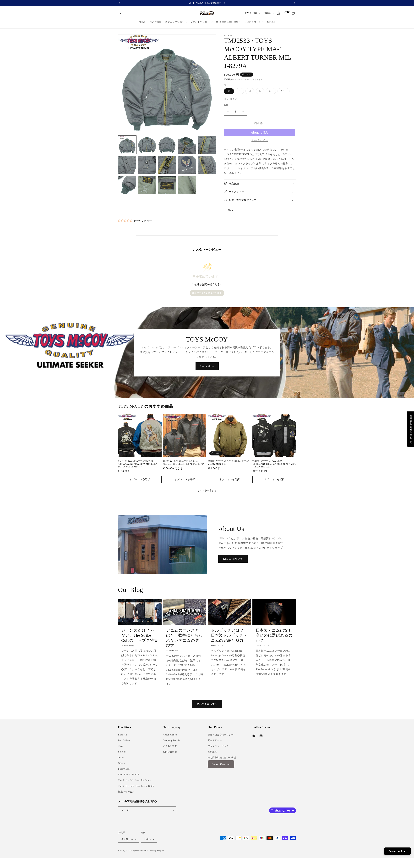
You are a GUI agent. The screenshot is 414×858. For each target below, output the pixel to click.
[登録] (172, 810)
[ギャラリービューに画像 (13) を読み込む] (167, 184)
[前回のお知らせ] (119, 3)
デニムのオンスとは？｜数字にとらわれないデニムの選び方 (184, 638)
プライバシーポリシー (219, 746)
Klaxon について (233, 559)
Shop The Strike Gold (129, 774)
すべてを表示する (207, 490)
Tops (120, 746)
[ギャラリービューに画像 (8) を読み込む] (167, 165)
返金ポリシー (215, 740)
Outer (121, 757)
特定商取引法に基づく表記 (222, 757)
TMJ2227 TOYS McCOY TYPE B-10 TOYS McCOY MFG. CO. (228, 462)
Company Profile (171, 740)
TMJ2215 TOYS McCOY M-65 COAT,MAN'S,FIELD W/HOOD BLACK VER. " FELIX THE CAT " (274, 464)
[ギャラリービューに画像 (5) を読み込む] (207, 145)
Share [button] (230, 210)
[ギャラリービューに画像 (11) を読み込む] (127, 184)
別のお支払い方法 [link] (259, 140)
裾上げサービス (126, 792)
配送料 (227, 79)
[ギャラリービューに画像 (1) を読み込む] (127, 145)
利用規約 (212, 752)
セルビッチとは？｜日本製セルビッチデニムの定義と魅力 (229, 635)
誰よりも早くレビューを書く (207, 292)
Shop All (122, 735)
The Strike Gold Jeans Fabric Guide (136, 786)
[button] (121, 13)
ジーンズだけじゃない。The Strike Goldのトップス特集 (139, 635)
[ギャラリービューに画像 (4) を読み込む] (187, 145)
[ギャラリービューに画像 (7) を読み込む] (147, 165)
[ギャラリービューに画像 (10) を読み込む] (207, 165)
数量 (226, 105)
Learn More (207, 366)
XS (230, 92)
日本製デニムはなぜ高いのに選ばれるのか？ (274, 635)
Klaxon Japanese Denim (136, 851)
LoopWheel (124, 769)
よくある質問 (170, 746)
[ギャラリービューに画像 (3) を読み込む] (167, 145)
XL (272, 92)
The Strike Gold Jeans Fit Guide (134, 780)
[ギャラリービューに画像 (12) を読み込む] (147, 184)
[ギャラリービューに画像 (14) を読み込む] (187, 184)
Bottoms (122, 752)
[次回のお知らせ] (294, 3)
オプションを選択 (140, 479)
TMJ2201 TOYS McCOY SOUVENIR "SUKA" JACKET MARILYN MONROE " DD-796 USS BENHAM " (137, 464)
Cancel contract (397, 851)
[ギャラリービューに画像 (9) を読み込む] (187, 165)
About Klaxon (170, 735)
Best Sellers (124, 740)
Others (121, 763)
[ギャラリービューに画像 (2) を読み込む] (147, 145)
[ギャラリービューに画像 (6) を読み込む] (127, 165)
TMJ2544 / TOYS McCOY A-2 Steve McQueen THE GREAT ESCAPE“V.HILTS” (183, 462)
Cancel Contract (221, 764)
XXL (284, 92)
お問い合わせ (170, 752)
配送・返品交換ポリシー (221, 735)
